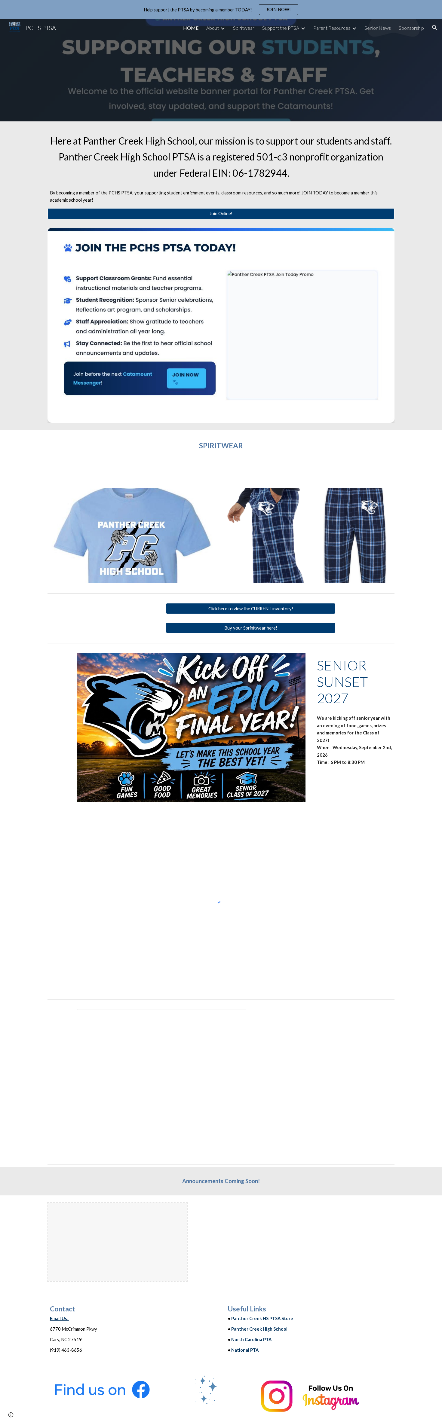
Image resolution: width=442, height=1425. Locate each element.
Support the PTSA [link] (280, 28)
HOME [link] (190, 28)
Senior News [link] (377, 28)
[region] (221, 9)
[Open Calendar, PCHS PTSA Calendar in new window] (235, 1017)
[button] (435, 27)
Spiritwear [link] (243, 28)
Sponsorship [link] (411, 28)
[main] (221, 157)
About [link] (212, 28)
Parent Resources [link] (331, 28)
